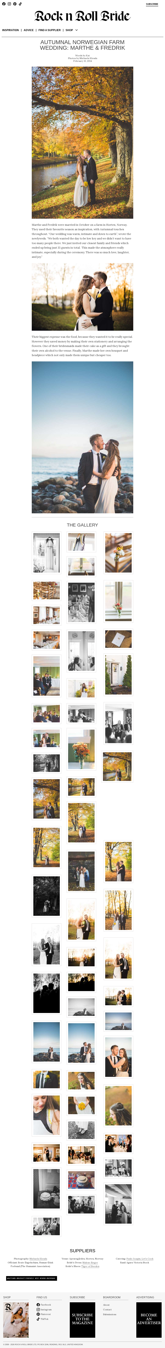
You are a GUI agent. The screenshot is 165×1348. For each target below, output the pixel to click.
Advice (29, 30)
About (106, 1304)
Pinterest (46, 1314)
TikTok (44, 1319)
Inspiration (10, 30)
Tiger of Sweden (90, 1266)
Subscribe (152, 4)
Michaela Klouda (88, 58)
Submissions (109, 1314)
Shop (69, 30)
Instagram (46, 1309)
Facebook (46, 1304)
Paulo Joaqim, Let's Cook (139, 1258)
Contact (107, 1309)
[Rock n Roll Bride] (82, 15)
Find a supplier (50, 30)
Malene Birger (90, 1262)
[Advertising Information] (149, 1319)
